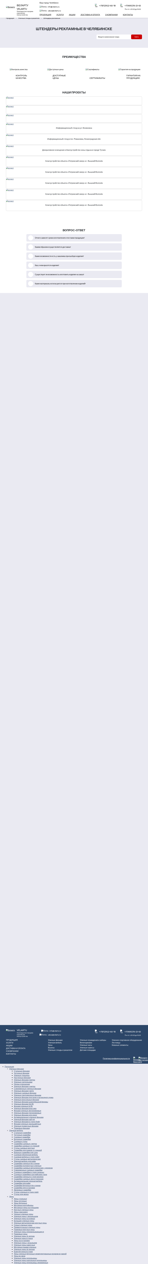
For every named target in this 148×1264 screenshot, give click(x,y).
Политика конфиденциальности (116, 1058)
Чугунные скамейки (22, 1135)
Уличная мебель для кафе (25, 1161)
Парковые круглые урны (24, 1230)
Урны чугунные (20, 1201)
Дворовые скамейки (22, 1190)
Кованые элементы (120, 1045)
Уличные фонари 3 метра (24, 1080)
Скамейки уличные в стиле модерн (28, 1177)
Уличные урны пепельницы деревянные (31, 1263)
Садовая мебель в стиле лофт (26, 1157)
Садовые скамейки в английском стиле (30, 1174)
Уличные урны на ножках (24, 1219)
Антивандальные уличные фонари (28, 1117)
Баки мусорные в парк (23, 1252)
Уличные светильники (23, 1082)
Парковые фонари (22, 1128)
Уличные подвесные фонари (26, 1126)
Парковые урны (20, 1234)
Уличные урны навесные (24, 1245)
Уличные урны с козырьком (25, 1243)
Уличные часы (86, 1045)
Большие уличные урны (24, 1221)
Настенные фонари (22, 1078)
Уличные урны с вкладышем (26, 1216)
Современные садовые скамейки (28, 1170)
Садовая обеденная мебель (26, 1155)
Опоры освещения (22, 1084)
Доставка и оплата (90, 15)
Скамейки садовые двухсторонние (28, 1179)
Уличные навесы (87, 1048)
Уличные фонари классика (25, 1108)
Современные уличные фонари (27, 1089)
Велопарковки (86, 1043)
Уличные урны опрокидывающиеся (29, 1232)
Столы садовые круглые (24, 1148)
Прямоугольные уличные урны (27, 1227)
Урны (50, 1045)
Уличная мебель (55, 1043)
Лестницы (116, 1043)
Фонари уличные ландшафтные (27, 1124)
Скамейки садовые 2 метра (25, 1144)
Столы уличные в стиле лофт (26, 1192)
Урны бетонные (20, 1203)
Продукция (45, 15)
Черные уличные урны (23, 1214)
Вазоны (51, 1048)
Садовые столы (20, 1141)
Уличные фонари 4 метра (24, 1086)
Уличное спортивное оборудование (127, 1040)
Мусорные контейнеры (23, 1205)
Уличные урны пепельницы (25, 1258)
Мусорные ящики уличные (25, 1247)
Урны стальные (20, 1199)
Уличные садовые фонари (25, 1093)
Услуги (60, 15)
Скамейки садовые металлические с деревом (33, 1168)
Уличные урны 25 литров (24, 1236)
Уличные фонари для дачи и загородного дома (33, 1097)
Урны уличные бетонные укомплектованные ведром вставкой (40, 1254)
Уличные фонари (55, 1040)
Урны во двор (19, 1256)
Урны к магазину (21, 1212)
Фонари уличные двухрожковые (27, 1111)
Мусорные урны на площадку (26, 1208)
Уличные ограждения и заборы (93, 1040)
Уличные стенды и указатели (60, 1050)
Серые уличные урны (23, 1225)
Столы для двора (21, 1194)
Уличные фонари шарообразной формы (31, 1102)
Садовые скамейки (22, 1137)
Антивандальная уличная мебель (28, 1181)
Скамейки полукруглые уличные (27, 1166)
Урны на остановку (22, 1241)
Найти (136, 37)
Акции (72, 15)
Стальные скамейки (22, 1133)
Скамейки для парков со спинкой (28, 1150)
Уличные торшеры (22, 1075)
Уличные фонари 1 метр (24, 1091)
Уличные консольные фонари (26, 1100)
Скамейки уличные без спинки (27, 1163)
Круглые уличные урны (24, 1210)
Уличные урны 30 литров (24, 1249)
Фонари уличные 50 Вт (23, 1106)
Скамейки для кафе (22, 1183)
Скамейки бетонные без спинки (27, 1185)
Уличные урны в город (23, 1238)
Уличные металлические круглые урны (30, 1223)
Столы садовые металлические (27, 1159)
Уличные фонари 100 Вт (24, 1104)
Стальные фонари (22, 1071)
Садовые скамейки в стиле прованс (29, 1172)
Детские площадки (88, 1050)
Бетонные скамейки (22, 1139)
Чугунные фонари (21, 1073)
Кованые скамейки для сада (26, 1152)
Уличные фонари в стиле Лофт (27, 1122)
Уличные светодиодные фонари (27, 1095)
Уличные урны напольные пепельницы (30, 1260)
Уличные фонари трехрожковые (27, 1113)
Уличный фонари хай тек (24, 1119)
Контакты (128, 15)
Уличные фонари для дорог (25, 1115)
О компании (111, 15)
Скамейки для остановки (24, 1188)
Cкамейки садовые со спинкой (26, 1146)
